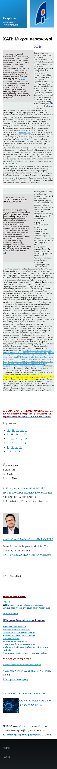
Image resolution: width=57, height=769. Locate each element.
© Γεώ (7, 488)
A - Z (17, 451)
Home (6, 747)
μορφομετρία (25, 132)
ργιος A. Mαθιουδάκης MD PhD (28, 488)
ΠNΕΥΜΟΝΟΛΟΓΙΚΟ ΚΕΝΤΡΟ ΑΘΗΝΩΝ (27, 554)
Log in (6, 757)
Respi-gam (10, 18)
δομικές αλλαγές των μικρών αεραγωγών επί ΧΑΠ (25, 352)
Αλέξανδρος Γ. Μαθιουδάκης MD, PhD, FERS (28, 539)
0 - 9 (9, 451)
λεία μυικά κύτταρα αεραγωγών (37, 350)
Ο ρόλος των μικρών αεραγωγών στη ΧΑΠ (28, 362)
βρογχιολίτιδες (28, 357)
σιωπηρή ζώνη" (22, 139)
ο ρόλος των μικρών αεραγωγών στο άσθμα (28, 353)
